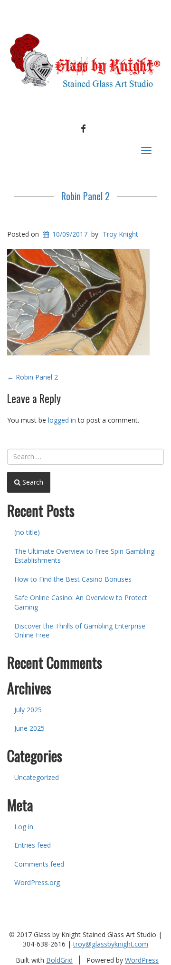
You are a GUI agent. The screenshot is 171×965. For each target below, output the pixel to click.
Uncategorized (36, 777)
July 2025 (28, 709)
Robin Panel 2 (85, 196)
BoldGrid (59, 960)
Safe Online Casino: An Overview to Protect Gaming (80, 602)
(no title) (27, 532)
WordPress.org (37, 882)
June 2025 (29, 728)
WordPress (142, 960)
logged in (62, 420)
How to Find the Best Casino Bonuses (73, 579)
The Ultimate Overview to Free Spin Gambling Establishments (84, 556)
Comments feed (39, 863)
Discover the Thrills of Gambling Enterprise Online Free (79, 630)
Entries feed (32, 845)
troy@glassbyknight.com (110, 943)
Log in (23, 826)
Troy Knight (120, 234)
